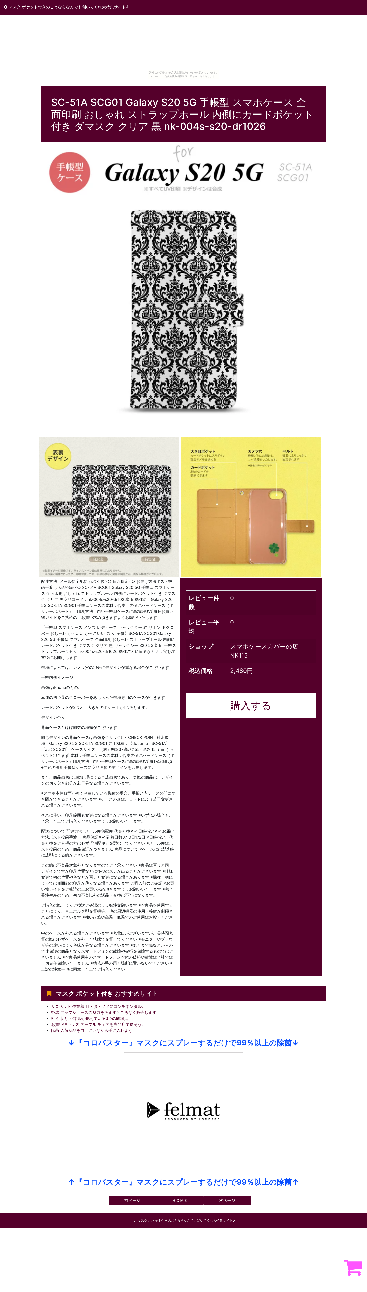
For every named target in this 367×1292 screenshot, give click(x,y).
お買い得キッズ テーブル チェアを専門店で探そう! (97, 1024)
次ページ (227, 1200)
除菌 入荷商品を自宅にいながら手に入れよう (91, 1030)
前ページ (132, 1200)
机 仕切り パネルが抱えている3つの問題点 (89, 1018)
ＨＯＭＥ (180, 1200)
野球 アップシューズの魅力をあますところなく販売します (103, 1012)
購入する (251, 705)
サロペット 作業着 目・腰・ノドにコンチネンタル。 (98, 1006)
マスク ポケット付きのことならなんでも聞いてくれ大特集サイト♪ (68, 6)
